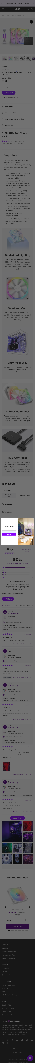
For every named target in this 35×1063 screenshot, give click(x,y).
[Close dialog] (33, 518)
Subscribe (9, 534)
